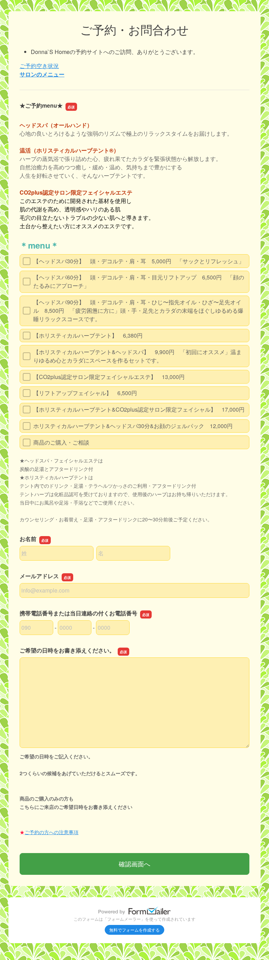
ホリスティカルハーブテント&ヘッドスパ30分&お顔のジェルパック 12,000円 (133, 426)
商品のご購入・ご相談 (61, 442)
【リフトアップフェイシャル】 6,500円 (85, 393)
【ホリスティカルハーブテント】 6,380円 (88, 335)
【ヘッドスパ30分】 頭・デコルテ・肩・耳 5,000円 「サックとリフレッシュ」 (138, 261)
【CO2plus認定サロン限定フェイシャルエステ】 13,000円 (109, 377)
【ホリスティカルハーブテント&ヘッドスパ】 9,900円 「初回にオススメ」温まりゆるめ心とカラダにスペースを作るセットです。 (137, 356)
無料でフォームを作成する (134, 930)
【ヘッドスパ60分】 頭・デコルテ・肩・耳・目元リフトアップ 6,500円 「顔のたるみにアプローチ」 (138, 281)
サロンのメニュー (42, 74)
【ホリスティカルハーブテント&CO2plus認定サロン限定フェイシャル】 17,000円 (138, 409)
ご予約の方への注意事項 (51, 832)
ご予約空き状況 (39, 66)
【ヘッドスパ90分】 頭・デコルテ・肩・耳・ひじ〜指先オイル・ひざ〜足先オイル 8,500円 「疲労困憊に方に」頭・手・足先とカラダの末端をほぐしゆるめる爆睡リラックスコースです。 (138, 310)
